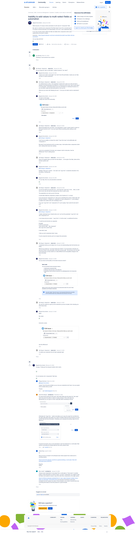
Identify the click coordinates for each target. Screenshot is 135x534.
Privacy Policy (94, 526)
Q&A (34, 7)
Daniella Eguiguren (48, 390)
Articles (55, 7)
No (42, 531)
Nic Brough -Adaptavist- (41, 68)
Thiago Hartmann (43, 381)
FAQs (61, 519)
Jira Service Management (43, 12)
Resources (72, 521)
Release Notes (80, 2)
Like (40, 78)
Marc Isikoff (41, 471)
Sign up (108, 2)
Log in (101, 2)
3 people (46, 447)
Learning (58, 2)
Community (42, 2)
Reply (37, 59)
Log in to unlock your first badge (84, 28)
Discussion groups (44, 7)
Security (106, 526)
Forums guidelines (63, 521)
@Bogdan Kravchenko (44, 383)
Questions (52, 12)
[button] (59, 279)
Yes (39, 531)
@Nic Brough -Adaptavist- (45, 138)
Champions (71, 2)
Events (64, 2)
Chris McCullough (43, 394)
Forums (51, 2)
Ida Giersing (38, 55)
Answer (35, 44)
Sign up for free (42, 508)
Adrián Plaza (42, 451)
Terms (100, 526)
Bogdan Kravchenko (37, 22)
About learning (73, 519)
